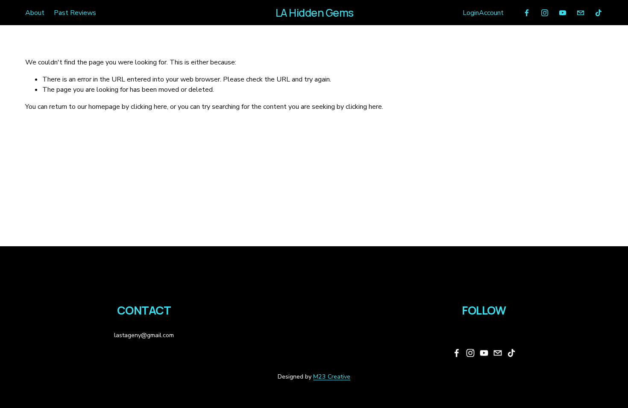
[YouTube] (562, 13)
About (34, 12)
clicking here (149, 106)
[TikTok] (598, 13)
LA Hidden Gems (315, 13)
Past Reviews (75, 12)
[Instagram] (544, 13)
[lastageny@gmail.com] (580, 13)
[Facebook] (526, 13)
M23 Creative (331, 377)
